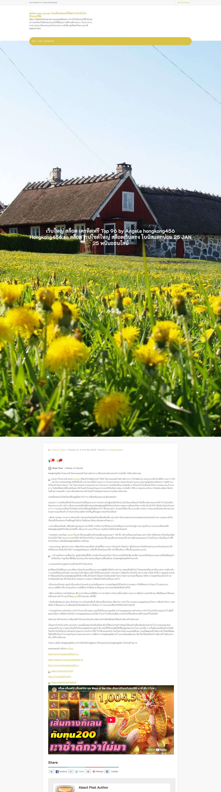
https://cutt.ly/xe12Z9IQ (62, 671)
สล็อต (70, 648)
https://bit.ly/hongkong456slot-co (63, 654)
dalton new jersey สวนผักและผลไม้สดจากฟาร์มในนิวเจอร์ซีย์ (57, 15)
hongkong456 (116, 450)
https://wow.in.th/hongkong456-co (63, 665)
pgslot (77, 479)
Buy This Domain (183, 2)
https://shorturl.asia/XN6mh (64, 682)
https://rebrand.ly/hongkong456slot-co (65, 660)
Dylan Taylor (60, 450)
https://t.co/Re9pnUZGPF (59, 677)
